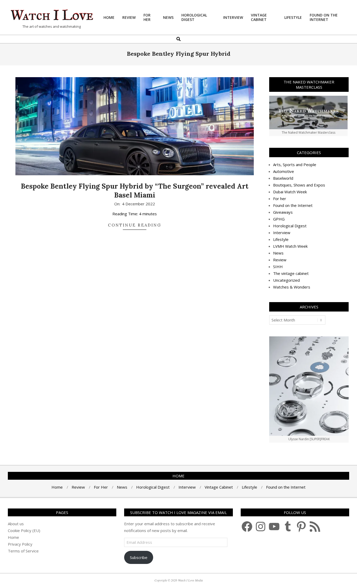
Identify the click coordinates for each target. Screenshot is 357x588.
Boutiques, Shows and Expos (299, 185)
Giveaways (283, 212)
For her (279, 198)
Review (279, 259)
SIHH (278, 266)
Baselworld (283, 178)
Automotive (283, 171)
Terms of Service (23, 550)
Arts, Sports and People (294, 164)
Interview (281, 232)
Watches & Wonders (291, 287)
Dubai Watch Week (290, 191)
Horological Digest (290, 225)
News (278, 253)
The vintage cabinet (291, 273)
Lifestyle (281, 239)
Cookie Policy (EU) (24, 530)
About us (16, 523)
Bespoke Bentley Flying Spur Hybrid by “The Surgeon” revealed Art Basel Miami (135, 191)
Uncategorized (286, 280)
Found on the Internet (293, 205)
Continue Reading (134, 225)
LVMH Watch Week (290, 246)
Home (13, 537)
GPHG (279, 219)
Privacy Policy (20, 544)
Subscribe (138, 557)
